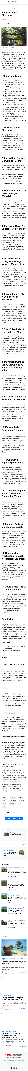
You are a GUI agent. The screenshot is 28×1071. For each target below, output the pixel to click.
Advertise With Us (9, 1065)
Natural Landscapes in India (12, 650)
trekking (7, 415)
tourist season (15, 728)
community (4, 579)
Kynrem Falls (5, 435)
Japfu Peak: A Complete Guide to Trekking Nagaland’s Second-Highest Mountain (17, 872)
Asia (2, 8)
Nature (24, 82)
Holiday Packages (13, 958)
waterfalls (5, 806)
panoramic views (21, 502)
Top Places (16, 869)
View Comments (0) (13, 818)
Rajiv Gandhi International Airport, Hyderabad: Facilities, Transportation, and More (13, 1035)
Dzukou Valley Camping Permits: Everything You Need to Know (17, 898)
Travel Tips (22, 869)
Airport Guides (4, 1031)
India (5, 8)
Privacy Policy (19, 1063)
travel (19, 803)
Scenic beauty (12, 803)
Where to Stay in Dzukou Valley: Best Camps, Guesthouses (17, 924)
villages (10, 608)
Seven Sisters (8, 95)
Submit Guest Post (18, 1065)
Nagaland (22, 867)
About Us (6, 1063)
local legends (5, 340)
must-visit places (8, 69)
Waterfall (6, 86)
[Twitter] (14, 1068)
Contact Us (12, 1063)
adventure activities (9, 407)
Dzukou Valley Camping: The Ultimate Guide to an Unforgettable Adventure (16, 912)
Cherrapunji (20, 797)
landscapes (18, 56)
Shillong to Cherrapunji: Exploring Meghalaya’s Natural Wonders (17, 834)
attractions (22, 67)
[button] (2, 2)
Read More (22, 972)
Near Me (18, 920)
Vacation (3, 959)
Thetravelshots (8, 972)
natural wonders (16, 65)
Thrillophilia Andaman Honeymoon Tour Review (13, 963)
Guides (17, 867)
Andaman (3, 958)
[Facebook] (11, 1068)
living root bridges (12, 800)
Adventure (7, 106)
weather (18, 784)
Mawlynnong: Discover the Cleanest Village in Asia (10, 853)
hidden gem (4, 537)
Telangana (13, 1031)
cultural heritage (15, 567)
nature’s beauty (5, 313)
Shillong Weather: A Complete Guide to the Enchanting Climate (12, 998)
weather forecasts (10, 790)
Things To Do (11, 869)
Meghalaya (8, 8)
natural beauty (8, 251)
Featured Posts (11, 894)
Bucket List (10, 880)
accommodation (6, 719)
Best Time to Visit (12, 867)
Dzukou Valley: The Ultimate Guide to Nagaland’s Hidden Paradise (16, 885)
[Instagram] (16, 1068)
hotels (3, 723)
